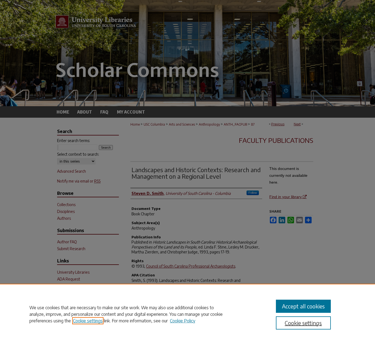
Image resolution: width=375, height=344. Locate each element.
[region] (187, 314)
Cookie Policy (182, 320)
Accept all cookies (303, 306)
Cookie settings (88, 320)
